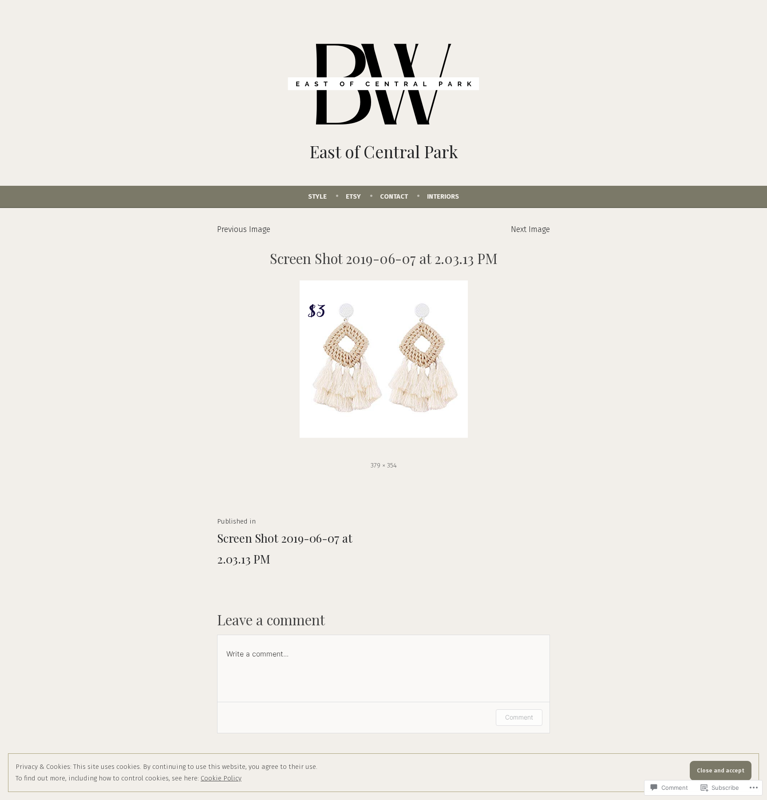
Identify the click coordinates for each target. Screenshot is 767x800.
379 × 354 (384, 465)
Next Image (530, 229)
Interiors (443, 196)
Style (317, 196)
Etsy (353, 196)
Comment (519, 717)
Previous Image (243, 229)
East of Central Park (383, 151)
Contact (394, 196)
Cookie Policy (221, 778)
